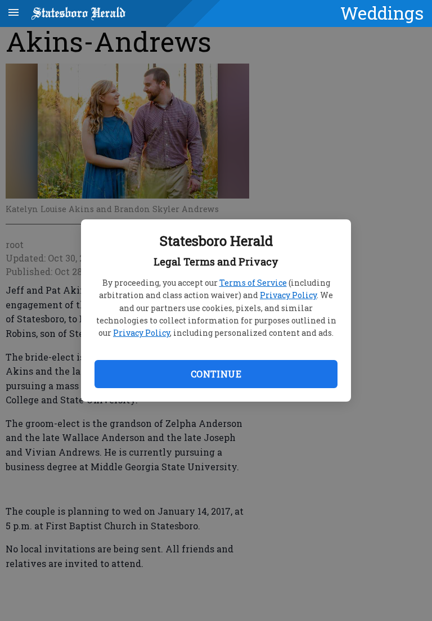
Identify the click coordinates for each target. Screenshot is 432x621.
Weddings (382, 13)
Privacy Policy (288, 295)
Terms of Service (253, 282)
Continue (216, 374)
